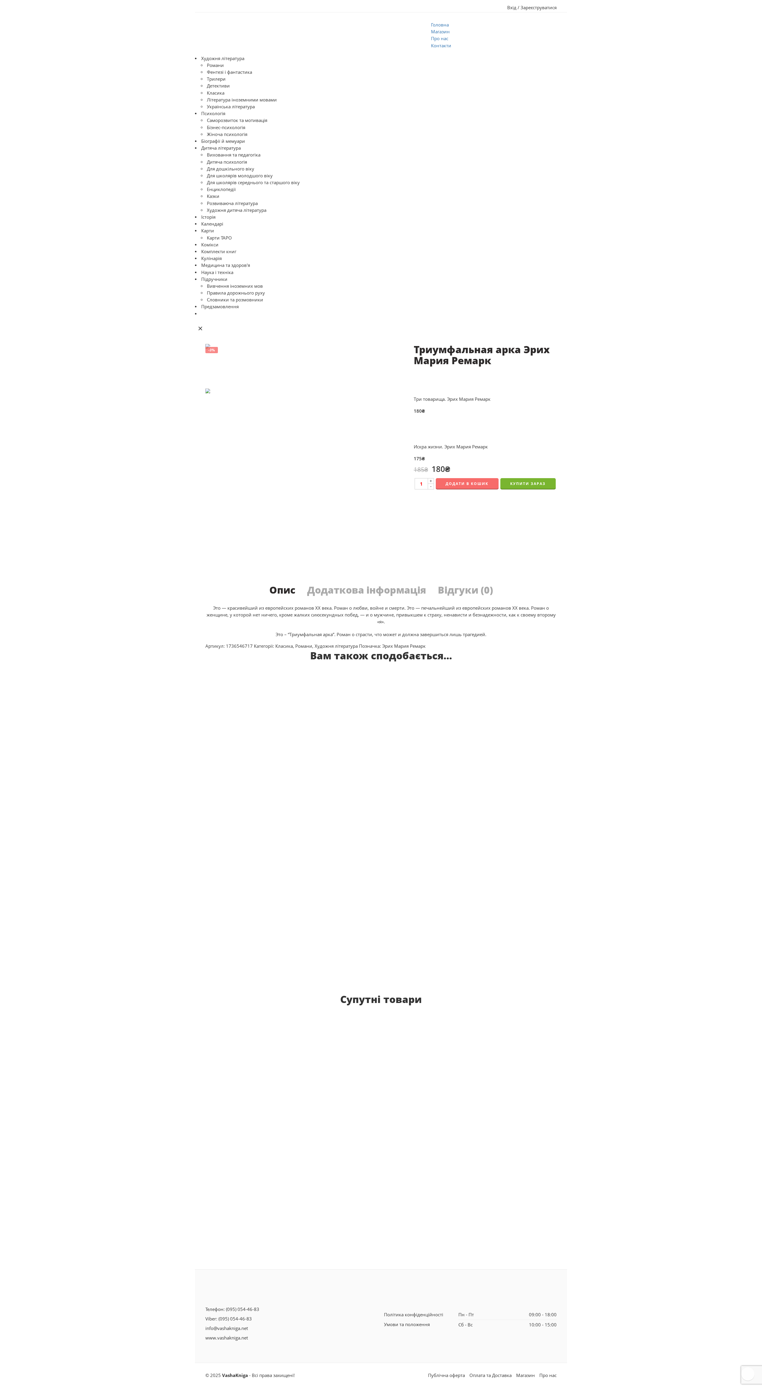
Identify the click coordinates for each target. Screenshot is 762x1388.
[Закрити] (200, 328)
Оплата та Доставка (490, 1375)
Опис (282, 590)
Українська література (231, 106)
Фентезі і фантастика (229, 72)
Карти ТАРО (219, 238)
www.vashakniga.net (226, 1338)
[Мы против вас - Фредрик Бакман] (316, 1074)
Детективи (218, 86)
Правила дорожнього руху (236, 293)
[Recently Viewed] (748, 1374)
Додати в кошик (467, 483)
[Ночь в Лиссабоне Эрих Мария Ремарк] (434, 745)
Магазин (440, 32)
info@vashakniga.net (226, 1328)
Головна (440, 25)
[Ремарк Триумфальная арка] (219, 366)
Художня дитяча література (236, 210)
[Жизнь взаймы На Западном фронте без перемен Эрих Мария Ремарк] (294, 807)
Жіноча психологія (227, 134)
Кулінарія (211, 258)
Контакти (441, 45)
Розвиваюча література (232, 203)
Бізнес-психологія (226, 127)
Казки (213, 196)
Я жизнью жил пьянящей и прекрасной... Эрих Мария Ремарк (563, 921)
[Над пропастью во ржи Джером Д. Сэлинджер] (477, 1103)
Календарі (212, 224)
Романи (215, 65)
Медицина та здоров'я (225, 265)
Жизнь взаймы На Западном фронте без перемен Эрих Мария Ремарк (294, 954)
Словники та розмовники (235, 300)
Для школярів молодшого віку (240, 176)
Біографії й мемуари (223, 141)
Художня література (222, 58)
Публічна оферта (446, 1375)
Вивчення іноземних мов (235, 286)
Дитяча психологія (227, 162)
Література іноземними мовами (242, 100)
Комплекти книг (218, 251)
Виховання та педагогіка (233, 155)
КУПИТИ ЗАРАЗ (528, 483)
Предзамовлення (220, 306)
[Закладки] (372, 678)
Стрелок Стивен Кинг (389, 1105)
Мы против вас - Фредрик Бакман (316, 1143)
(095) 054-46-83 (242, 1309)
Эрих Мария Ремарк (404, 646)
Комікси (209, 245)
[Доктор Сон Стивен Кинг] (238, 1061)
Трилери (216, 79)
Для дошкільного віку (230, 169)
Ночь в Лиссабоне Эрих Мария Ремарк (434, 829)
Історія (208, 217)
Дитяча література (221, 148)
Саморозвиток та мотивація (237, 120)
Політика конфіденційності (413, 1314)
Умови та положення (407, 1324)
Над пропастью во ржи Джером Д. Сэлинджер (477, 1202)
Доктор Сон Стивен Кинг (238, 1118)
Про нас (439, 38)
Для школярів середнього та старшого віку (253, 182)
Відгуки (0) (465, 590)
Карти (207, 231)
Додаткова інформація (366, 590)
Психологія (213, 113)
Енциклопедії (221, 189)
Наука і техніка (217, 272)
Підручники (214, 279)
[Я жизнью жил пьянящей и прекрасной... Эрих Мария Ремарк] (563, 791)
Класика (215, 93)
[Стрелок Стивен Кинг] (389, 1055)
